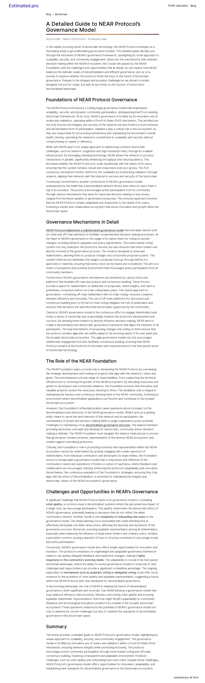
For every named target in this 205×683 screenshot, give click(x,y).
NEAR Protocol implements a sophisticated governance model (85, 230)
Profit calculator (178, 5)
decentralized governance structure (108, 425)
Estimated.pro (24, 5)
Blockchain (61, 14)
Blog (193, 5)
